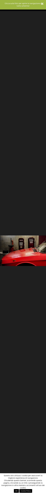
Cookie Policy (26, 491)
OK (16, 491)
